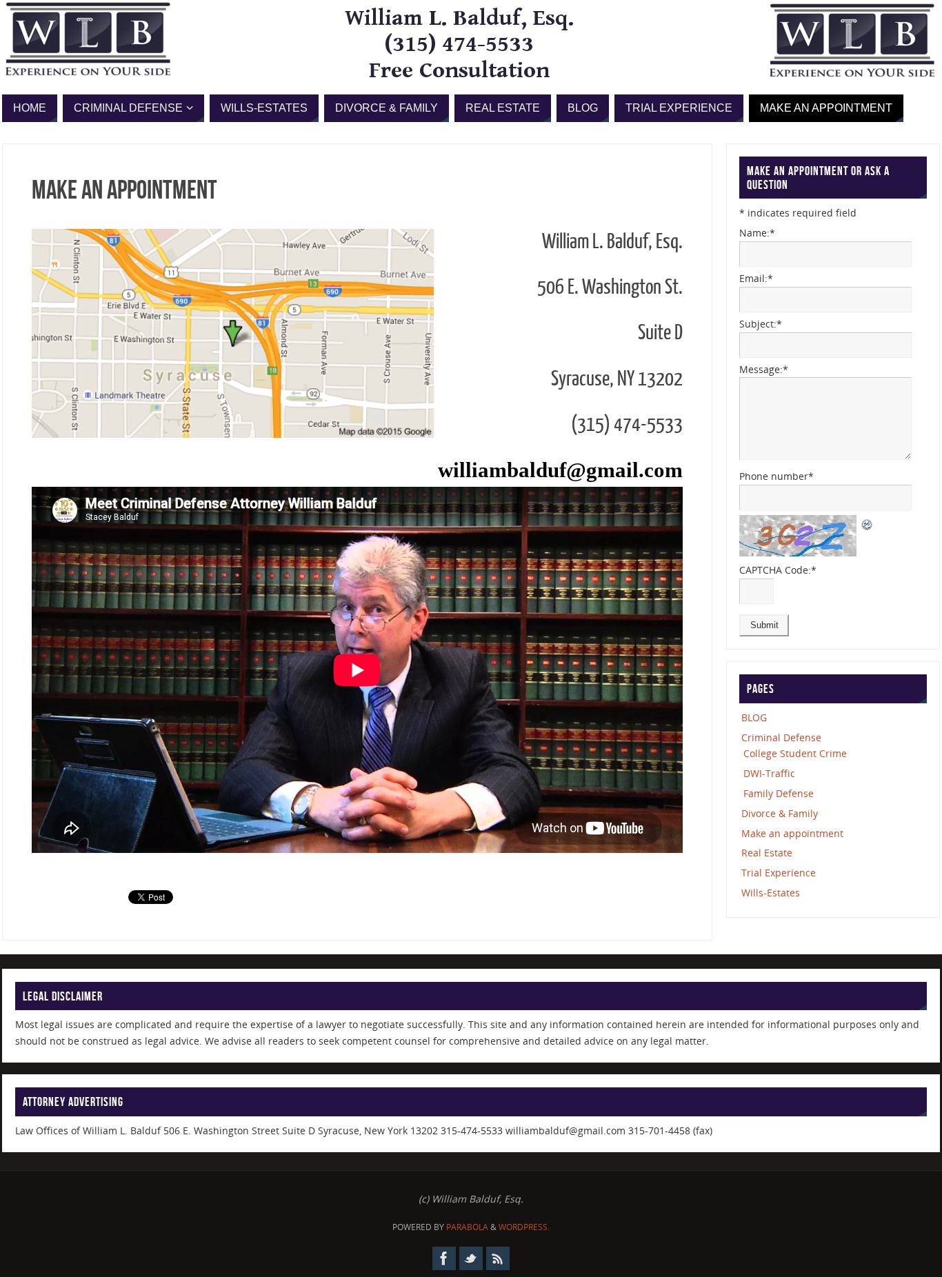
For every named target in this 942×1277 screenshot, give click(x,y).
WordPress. (524, 1227)
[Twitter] (471, 1258)
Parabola (467, 1227)
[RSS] (498, 1258)
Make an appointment (792, 833)
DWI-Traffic (769, 773)
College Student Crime (795, 753)
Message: (763, 369)
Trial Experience (778, 872)
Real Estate (766, 852)
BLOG (754, 717)
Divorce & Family (779, 813)
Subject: (760, 323)
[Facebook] (444, 1258)
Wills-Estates (770, 892)
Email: (756, 278)
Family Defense (778, 793)
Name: (757, 232)
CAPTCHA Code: (777, 569)
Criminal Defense (781, 737)
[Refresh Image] (867, 523)
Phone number (776, 476)
